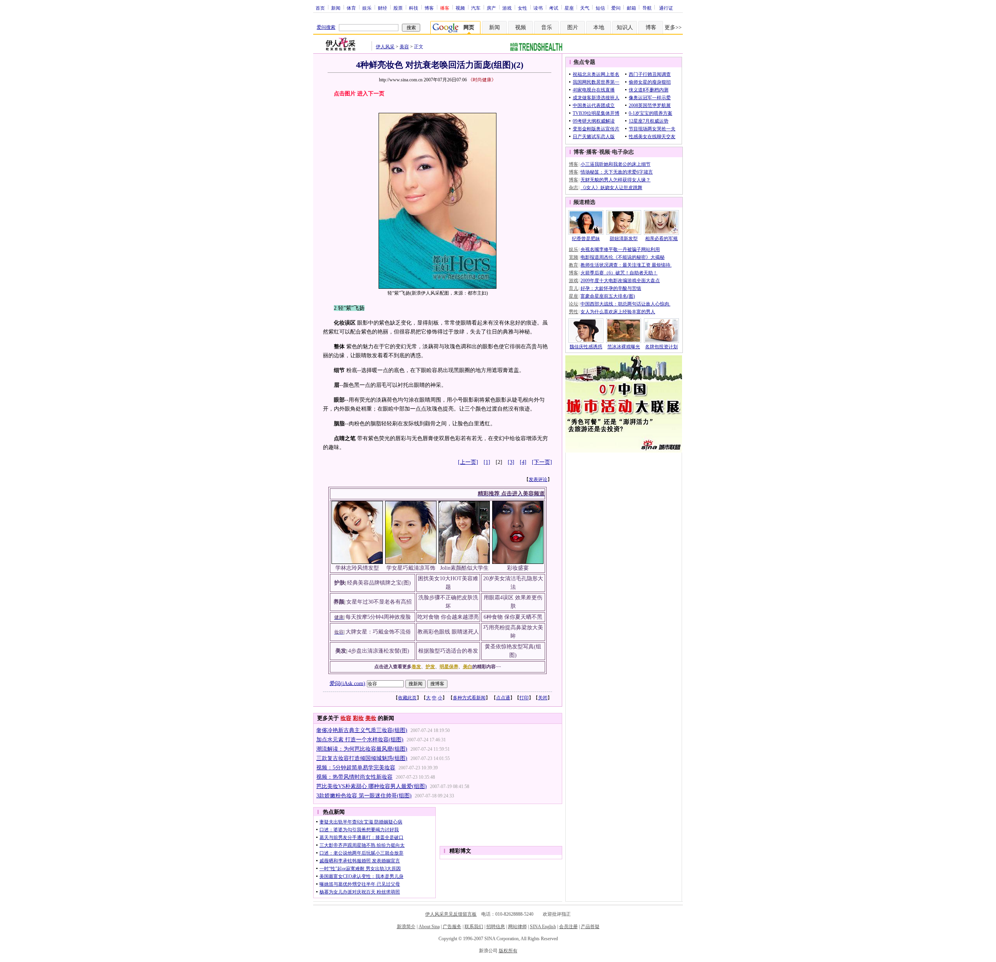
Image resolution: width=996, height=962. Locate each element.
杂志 (573, 187)
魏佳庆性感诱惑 (586, 346)
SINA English (543, 926)
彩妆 (358, 718)
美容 (404, 46)
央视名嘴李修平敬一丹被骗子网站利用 (620, 249)
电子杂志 (623, 152)
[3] (511, 462)
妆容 (345, 718)
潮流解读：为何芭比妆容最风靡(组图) (361, 749)
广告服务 (452, 926)
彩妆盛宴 (518, 568)
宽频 (573, 257)
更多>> (673, 27)
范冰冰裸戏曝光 (623, 346)
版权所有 (508, 950)
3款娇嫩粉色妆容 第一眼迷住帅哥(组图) (364, 796)
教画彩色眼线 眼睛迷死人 (448, 632)
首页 (320, 7)
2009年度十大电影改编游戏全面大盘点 (620, 280)
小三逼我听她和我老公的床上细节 (615, 164)
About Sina (429, 926)
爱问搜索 (326, 27)
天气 (584, 7)
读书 (538, 7)
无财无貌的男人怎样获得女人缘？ (615, 180)
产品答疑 (590, 926)
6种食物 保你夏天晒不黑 (513, 617)
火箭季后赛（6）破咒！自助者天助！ (619, 273)
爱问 (616, 7)
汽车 (475, 7)
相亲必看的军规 (661, 238)
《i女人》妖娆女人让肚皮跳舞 (611, 187)
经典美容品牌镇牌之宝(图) (379, 583)
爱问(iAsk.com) (347, 683)
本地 (598, 27)
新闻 (335, 7)
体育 (351, 7)
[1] (487, 462)
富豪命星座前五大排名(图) (607, 296)
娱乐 (367, 7)
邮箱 (631, 7)
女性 (522, 7)
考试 (553, 7)
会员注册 (568, 926)
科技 (413, 7)
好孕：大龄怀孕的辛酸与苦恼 (610, 288)
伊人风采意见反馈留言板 (451, 914)
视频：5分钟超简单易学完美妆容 (355, 768)
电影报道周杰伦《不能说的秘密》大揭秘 (622, 257)
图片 (572, 27)
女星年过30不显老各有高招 (379, 602)
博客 (429, 7)
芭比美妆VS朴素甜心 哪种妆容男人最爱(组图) (371, 786)
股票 (398, 7)
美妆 (370, 718)
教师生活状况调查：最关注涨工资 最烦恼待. (626, 265)
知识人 (625, 27)
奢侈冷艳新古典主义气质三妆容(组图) (361, 730)
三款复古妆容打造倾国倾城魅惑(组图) (361, 758)
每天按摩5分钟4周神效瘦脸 (378, 617)
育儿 (573, 288)
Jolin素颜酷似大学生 (464, 568)
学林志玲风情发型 (357, 568)
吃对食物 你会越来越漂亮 (448, 617)
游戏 (507, 7)
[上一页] (468, 462)
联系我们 (474, 926)
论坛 (573, 304)
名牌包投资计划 (661, 346)
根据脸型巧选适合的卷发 (448, 651)
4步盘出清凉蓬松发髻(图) (378, 651)
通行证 (666, 7)
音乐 (546, 27)
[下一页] (542, 462)
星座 (569, 7)
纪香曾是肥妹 (586, 238)
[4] (523, 462)
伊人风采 (385, 46)
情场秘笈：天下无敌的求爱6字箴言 (616, 172)
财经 (382, 7)
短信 (600, 7)
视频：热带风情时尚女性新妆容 (354, 777)
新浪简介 (406, 926)
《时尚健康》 (482, 80)
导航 (647, 7)
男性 (573, 311)
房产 (491, 7)
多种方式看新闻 (469, 697)
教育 (573, 265)
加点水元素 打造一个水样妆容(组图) (359, 740)
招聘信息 (495, 926)
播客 (591, 152)
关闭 (542, 697)
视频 (460, 7)
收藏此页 (407, 697)
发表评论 (538, 479)
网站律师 (517, 926)
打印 (524, 697)
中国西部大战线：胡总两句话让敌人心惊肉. (625, 304)
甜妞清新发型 (624, 238)
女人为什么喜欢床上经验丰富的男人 (617, 311)
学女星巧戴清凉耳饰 (410, 568)
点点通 (503, 697)
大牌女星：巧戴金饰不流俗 (378, 632)
